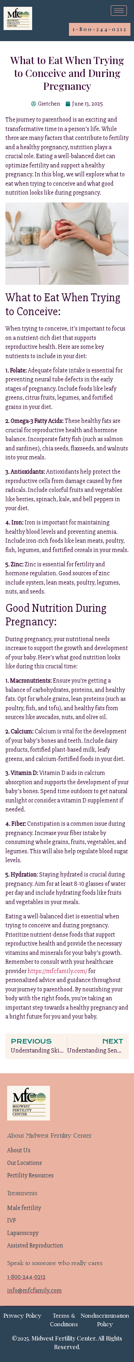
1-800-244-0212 (100, 29)
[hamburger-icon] (119, 10)
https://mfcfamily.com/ (57, 971)
